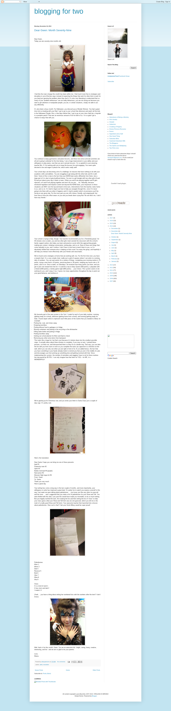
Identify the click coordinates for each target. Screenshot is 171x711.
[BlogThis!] (75, 662)
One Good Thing (114, 136)
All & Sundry (113, 119)
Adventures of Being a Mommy (119, 117)
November (114, 231)
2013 (111, 265)
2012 (111, 267)
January (114, 261)
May (112, 250)
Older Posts (96, 670)
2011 (111, 270)
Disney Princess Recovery (117, 129)
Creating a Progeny (115, 127)
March (113, 256)
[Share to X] (77, 662)
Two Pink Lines (114, 148)
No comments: (61, 661)
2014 (111, 226)
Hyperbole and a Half (116, 134)
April (113, 253)
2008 (111, 278)
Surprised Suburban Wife (117, 141)
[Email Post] (68, 661)
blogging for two (58, 11)
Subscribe (111, 81)
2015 (111, 223)
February (114, 259)
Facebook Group (124, 76)
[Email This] (72, 662)
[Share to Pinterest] (81, 662)
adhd (41, 664)
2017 (111, 218)
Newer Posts (39, 670)
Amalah (111, 122)
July (112, 245)
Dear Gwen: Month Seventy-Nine (52, 30)
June (113, 248)
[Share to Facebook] (79, 662)
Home (68, 670)
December (114, 228)
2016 (111, 220)
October (114, 237)
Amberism (112, 124)
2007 (111, 281)
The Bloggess (113, 143)
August (113, 242)
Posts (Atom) (47, 673)
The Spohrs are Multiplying (117, 146)
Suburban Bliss (114, 138)
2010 (111, 273)
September (115, 239)
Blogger (94, 696)
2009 (111, 276)
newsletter (46, 664)
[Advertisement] (119, 97)
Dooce (111, 131)
